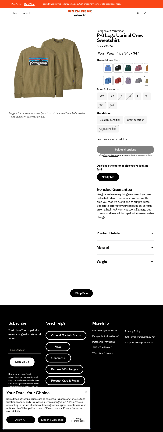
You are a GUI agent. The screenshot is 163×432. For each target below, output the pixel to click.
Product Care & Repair (65, 380)
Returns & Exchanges (64, 369)
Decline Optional (52, 419)
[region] (46, 408)
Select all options (125, 149)
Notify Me (108, 177)
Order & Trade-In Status (66, 335)
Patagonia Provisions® (104, 341)
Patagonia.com (110, 155)
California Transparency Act (140, 336)
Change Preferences (78, 419)
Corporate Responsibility (139, 342)
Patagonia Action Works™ (105, 336)
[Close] (86, 391)
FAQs (58, 346)
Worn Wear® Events (102, 352)
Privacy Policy (132, 331)
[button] (145, 13)
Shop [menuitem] (15, 13)
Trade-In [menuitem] (26, 13)
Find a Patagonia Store (104, 330)
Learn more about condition (112, 139)
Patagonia (16, 4)
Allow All (20, 419)
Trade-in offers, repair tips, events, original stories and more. (24, 334)
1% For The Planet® (102, 347)
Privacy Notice (71, 408)
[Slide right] (151, 74)
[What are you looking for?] (138, 13)
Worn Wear (29, 4)
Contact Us (58, 358)
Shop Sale (81, 293)
